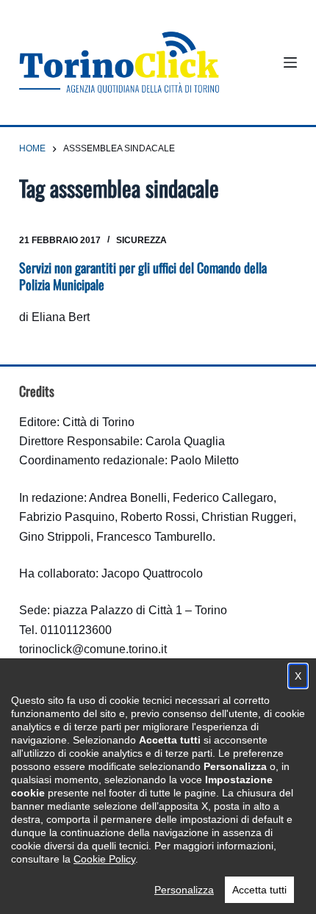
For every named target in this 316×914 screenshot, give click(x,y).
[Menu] (290, 62)
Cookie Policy (104, 859)
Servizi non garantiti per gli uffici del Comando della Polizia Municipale (143, 276)
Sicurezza (141, 240)
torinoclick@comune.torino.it (93, 649)
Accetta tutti (259, 890)
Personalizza (184, 890)
